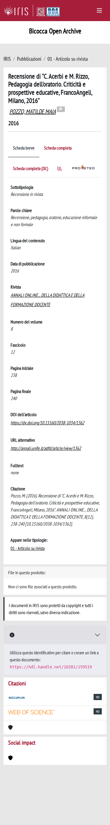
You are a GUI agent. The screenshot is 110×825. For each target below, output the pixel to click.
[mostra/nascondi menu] (99, 11)
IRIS (7, 58)
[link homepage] (18, 10)
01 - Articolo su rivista (68, 58)
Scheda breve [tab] (24, 148)
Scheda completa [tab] (58, 148)
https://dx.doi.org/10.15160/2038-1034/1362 (47, 423)
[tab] (60, 169)
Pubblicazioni (29, 58)
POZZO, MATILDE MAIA (32, 111)
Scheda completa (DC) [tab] (30, 168)
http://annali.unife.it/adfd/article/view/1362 (46, 448)
